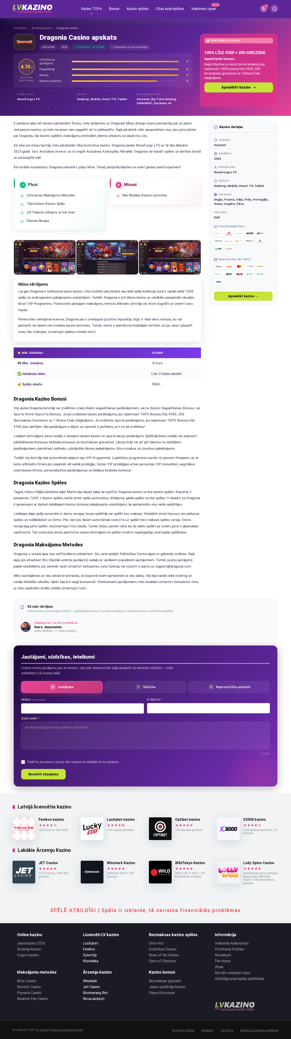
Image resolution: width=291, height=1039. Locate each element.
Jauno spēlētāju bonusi (167, 987)
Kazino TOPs (91, 9)
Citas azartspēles (170, 9)
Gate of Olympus (162, 961)
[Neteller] (260, 266)
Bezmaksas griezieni (165, 981)
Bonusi (114, 9)
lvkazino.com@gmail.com (67, 1030)
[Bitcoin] (218, 266)
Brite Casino (26, 981)
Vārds (33, 699)
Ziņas (219, 967)
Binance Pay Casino (32, 999)
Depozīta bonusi (162, 993)
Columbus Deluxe (163, 949)
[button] (45, 257)
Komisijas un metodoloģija (131, 47)
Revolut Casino (29, 987)
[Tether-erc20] (249, 274)
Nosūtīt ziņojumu (43, 774)
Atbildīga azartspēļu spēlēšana (239, 979)
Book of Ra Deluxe (164, 955)
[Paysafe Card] (218, 274)
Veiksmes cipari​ (203, 9)
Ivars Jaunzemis (48, 627)
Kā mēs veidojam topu (232, 973)
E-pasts (154, 699)
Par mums (223, 961)
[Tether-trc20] (260, 274)
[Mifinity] (249, 266)
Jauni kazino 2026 (31, 943)
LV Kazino (20, 28)
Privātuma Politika (229, 949)
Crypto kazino (28, 955)
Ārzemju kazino (42, 28)
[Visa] (218, 282)
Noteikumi (223, 955)
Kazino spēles (138, 9)
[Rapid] (228, 274)
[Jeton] (228, 266)
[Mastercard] (239, 266)
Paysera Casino (29, 993)
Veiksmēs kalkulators (232, 943)
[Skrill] (239, 274)
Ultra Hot (156, 943)
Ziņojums (30, 718)
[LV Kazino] (32, 7)
